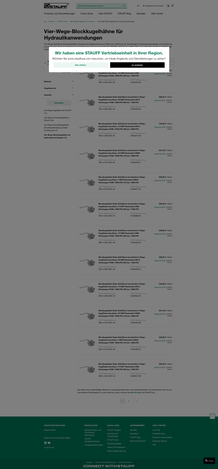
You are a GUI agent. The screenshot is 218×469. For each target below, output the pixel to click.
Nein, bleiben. (80, 65)
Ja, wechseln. (137, 65)
